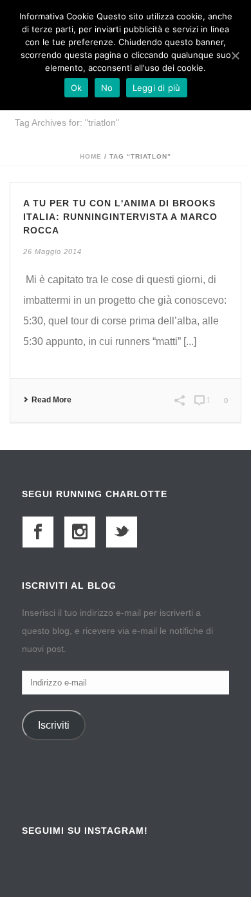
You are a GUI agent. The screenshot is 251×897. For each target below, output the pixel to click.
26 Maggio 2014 (52, 251)
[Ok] (234, 55)
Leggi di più (157, 88)
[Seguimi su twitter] (122, 532)
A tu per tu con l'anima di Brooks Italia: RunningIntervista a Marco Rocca (120, 216)
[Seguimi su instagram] (80, 532)
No (107, 88)
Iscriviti (54, 725)
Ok (76, 88)
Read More (51, 400)
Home (91, 156)
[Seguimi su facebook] (38, 532)
